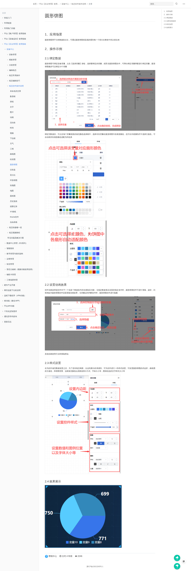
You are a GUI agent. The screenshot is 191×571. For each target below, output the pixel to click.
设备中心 (65, 4)
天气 (12, 143)
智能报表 (10, 248)
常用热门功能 (9, 28)
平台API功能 (9, 306)
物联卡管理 (11, 274)
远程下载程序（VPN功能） (15, 295)
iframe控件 (14, 217)
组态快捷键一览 (15, 227)
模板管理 (12, 59)
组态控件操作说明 (78, 4)
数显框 (12, 96)
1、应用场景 (168, 11)
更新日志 (7, 321)
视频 (12, 133)
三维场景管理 (12, 279)
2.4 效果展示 (168, 27)
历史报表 (13, 201)
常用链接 (7, 23)
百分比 (12, 175)
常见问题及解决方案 (15, 237)
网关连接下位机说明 (12, 290)
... (49, 4)
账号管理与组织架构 (15, 253)
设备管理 (12, 54)
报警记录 (13, 206)
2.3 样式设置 (168, 24)
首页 (35, 4)
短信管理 (10, 264)
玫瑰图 (12, 185)
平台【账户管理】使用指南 (15, 33)
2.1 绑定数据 (168, 18)
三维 (12, 148)
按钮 (12, 101)
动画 (12, 117)
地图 (12, 190)
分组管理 (12, 65)
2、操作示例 (168, 14)
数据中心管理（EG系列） (17, 243)
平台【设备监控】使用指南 (15, 38)
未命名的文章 (15, 91)
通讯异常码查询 (10, 316)
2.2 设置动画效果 (170, 21)
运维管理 (10, 258)
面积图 (12, 195)
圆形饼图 (13, 164)
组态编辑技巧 (14, 80)
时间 (12, 127)
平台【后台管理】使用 (48, 4)
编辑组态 (12, 70)
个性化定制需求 (10, 311)
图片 (12, 112)
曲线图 (12, 154)
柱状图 (12, 159)
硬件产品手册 (9, 285)
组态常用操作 (14, 75)
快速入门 (7, 17)
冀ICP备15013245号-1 (95, 566)
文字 (12, 106)
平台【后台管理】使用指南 (15, 44)
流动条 (12, 122)
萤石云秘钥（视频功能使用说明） (20, 269)
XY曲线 (13, 211)
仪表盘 (12, 169)
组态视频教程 (14, 232)
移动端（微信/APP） (12, 300)
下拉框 (12, 138)
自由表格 (13, 222)
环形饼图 (13, 180)
